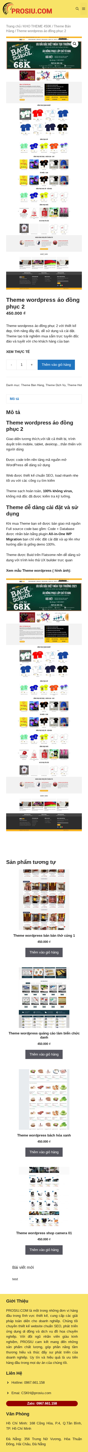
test (15, 1279)
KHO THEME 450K (37, 26)
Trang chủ (13, 26)
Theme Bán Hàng (32, 385)
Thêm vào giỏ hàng (56, 365)
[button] (77, 9)
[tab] (44, 399)
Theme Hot (74, 385)
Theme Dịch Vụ (56, 385)
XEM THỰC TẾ (19, 352)
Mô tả (14, 399)
